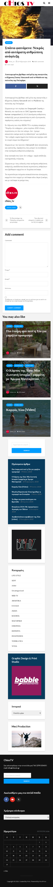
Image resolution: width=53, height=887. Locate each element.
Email (7, 279)
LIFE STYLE (16, 575)
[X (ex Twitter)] (18, 799)
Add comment (39, 61)
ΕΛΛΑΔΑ (15, 606)
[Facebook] (6, 799)
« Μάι (6, 871)
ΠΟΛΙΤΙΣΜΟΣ (18, 365)
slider (10, 326)
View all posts (11, 207)
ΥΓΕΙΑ (14, 646)
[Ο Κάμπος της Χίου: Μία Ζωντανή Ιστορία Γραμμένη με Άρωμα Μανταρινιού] (26, 379)
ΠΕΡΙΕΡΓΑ (16, 631)
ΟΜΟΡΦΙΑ (16, 626)
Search (26, 450)
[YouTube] (12, 799)
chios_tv (11, 61)
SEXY (14, 580)
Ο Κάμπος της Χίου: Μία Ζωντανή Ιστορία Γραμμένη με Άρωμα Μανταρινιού (24, 479)
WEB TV (15, 596)
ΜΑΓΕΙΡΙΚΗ (17, 621)
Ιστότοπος (8, 288)
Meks (28, 881)
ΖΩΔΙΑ (14, 611)
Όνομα (7, 270)
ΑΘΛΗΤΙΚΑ (16, 601)
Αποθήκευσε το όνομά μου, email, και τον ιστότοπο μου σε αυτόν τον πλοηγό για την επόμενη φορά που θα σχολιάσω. (25, 300)
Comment (8, 240)
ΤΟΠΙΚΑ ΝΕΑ (18, 326)
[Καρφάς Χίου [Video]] (26, 418)
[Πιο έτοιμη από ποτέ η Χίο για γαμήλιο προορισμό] (26, 339)
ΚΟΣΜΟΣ (8, 42)
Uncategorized (18, 591)
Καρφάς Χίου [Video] (20, 487)
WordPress (42, 881)
